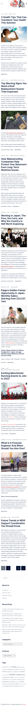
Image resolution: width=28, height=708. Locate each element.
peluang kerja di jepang (7, 266)
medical (22, 679)
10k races (11, 417)
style (3, 686)
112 (18, 568)
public (16, 684)
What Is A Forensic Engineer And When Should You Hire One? (13, 445)
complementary (10, 669)
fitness (23, 671)
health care (15, 517)
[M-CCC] (14, 3)
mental (22, 682)
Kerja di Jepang (10, 343)
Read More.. (4, 74)
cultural (19, 669)
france (3, 675)
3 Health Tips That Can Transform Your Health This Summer (13, 20)
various (11, 686)
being (14, 667)
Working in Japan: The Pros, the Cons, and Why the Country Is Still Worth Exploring (13, 219)
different (4, 671)
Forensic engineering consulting (10, 487)
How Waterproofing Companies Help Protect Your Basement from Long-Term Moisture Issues (14, 164)
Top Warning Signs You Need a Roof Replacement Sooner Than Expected (14, 87)
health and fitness (6, 369)
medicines (17, 681)
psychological (11, 684)
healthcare (20, 674)
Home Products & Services (17, 80)
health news (15, 369)
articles (9, 667)
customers (23, 669)
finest (19, 671)
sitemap (4, 598)
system (7, 686)
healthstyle (5, 677)
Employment (15, 212)
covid (16, 669)
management (14, 679)
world (21, 686)
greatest (7, 675)
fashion (16, 671)
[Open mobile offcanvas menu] (1, 4)
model (3, 684)
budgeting (19, 667)
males (9, 679)
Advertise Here (6, 592)
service (20, 684)
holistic (15, 677)
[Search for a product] (26, 3)
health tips (12, 14)
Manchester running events (8, 424)
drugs (9, 671)
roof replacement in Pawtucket (14, 133)
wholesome (17, 686)
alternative (5, 667)
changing (4, 669)
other (7, 684)
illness (18, 677)
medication (5, 681)
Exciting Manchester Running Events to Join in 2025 (13, 376)
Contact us (5, 590)
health (12, 674)
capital (22, 667)
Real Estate (23, 439)
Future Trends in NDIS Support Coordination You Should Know (13, 523)
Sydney (24, 704)
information (5, 679)
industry (22, 677)
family (12, 671)
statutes (24, 684)
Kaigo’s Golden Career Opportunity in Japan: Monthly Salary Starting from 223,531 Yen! (13, 296)
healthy (11, 677)
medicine (12, 681)
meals (19, 679)
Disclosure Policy (6, 595)
